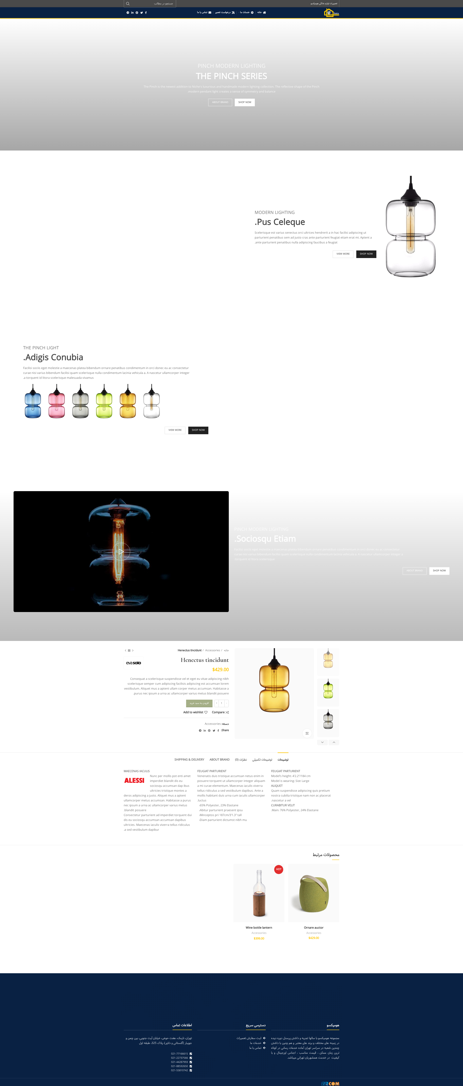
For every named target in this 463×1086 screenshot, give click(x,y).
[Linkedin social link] (132, 12)
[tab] (283, 757)
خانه (226, 650)
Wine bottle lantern (259, 927)
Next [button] (322, 742)
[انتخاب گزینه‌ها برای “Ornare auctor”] (290, 878)
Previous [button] (334, 742)
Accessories (212, 650)
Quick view (290, 886)
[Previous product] (133, 650)
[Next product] (125, 650)
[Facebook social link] (146, 12)
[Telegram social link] (128, 12)
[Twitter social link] (141, 12)
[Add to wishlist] (290, 870)
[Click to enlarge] (307, 733)
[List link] (158, 1054)
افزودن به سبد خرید (199, 703)
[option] (328, 662)
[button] (236, 878)
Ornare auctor (314, 927)
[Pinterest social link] (137, 12)
